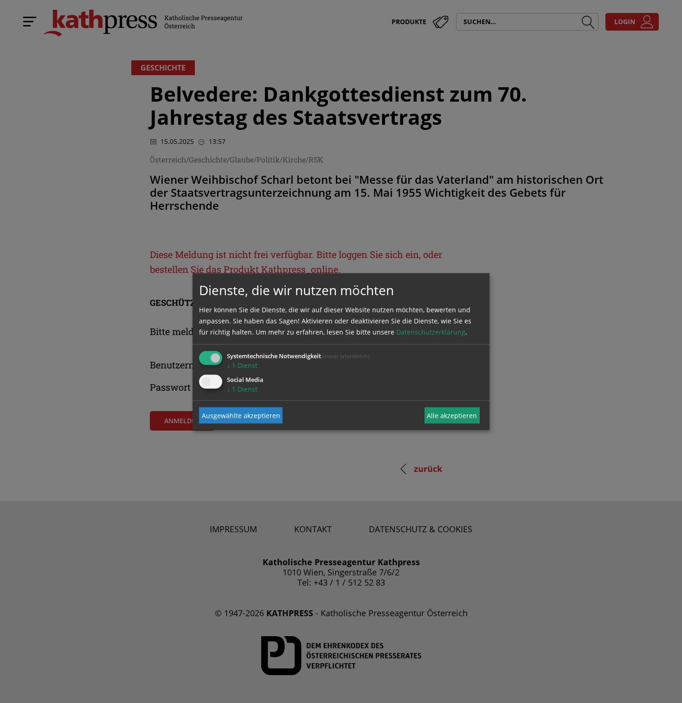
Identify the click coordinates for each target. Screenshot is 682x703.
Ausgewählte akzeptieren (241, 415)
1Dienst (242, 365)
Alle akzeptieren (452, 415)
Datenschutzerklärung (430, 332)
